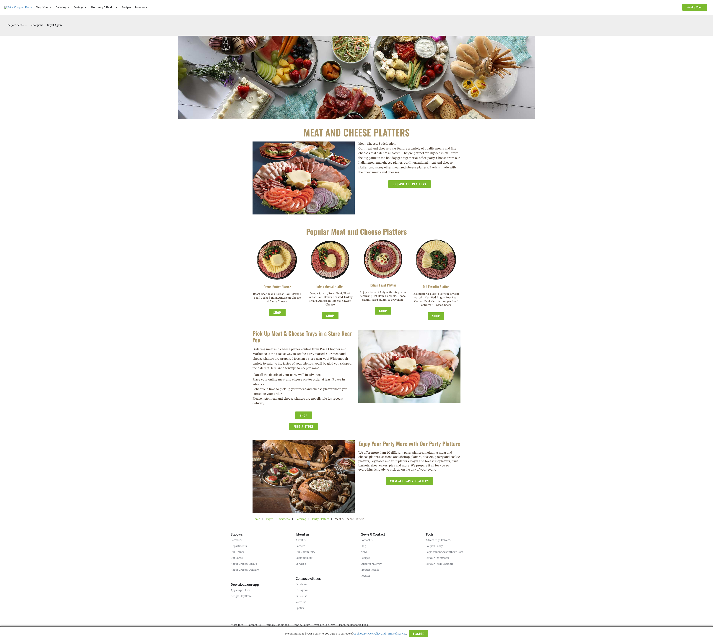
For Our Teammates (438, 557)
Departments (239, 546)
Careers (300, 546)
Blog (363, 546)
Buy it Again (54, 25)
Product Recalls (370, 569)
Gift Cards (237, 557)
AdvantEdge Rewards (439, 540)
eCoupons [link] (37, 25)
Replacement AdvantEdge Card (444, 552)
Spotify (300, 608)
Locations (141, 7)
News (364, 552)
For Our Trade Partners (439, 563)
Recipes (126, 7)
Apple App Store (240, 590)
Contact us (367, 540)
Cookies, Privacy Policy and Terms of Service (379, 633)
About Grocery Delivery (245, 569)
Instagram (302, 590)
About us (301, 540)
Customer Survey (371, 563)
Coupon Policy (434, 546)
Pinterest (301, 596)
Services (301, 563)
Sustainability (304, 557)
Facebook (301, 584)
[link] (694, 7)
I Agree (418, 634)
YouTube (301, 602)
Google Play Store (241, 596)
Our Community (305, 552)
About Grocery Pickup (244, 563)
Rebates (365, 575)
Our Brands (238, 552)
